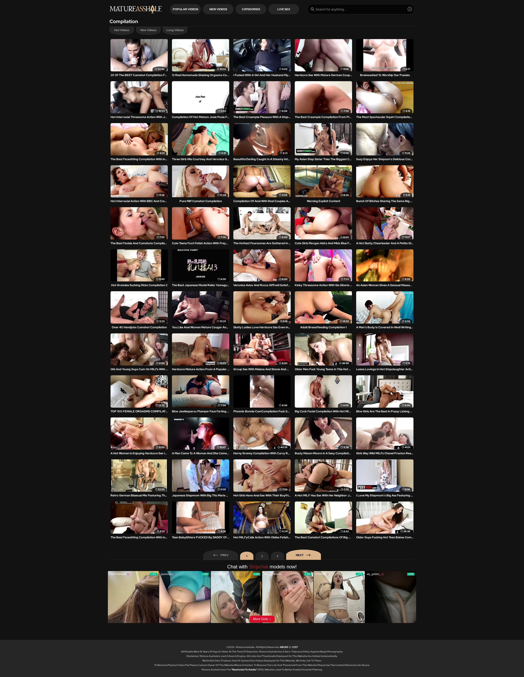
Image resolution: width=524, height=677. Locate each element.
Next (300, 555)
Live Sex (283, 9)
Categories (251, 9)
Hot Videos (121, 30)
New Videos (218, 9)
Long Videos (175, 30)
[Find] (410, 9)
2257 (295, 647)
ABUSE (284, 647)
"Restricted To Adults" (244, 669)
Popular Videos (185, 9)
